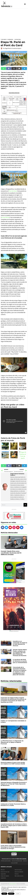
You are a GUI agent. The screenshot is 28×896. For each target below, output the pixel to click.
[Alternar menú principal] (25, 4)
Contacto (25, 860)
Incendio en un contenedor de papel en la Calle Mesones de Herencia (20, 643)
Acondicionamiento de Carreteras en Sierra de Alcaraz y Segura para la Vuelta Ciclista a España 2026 (14, 825)
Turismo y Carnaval (7, 39)
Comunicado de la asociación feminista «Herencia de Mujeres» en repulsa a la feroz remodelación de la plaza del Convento (19, 671)
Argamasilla (3, 873)
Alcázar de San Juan (5, 871)
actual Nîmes (5, 217)
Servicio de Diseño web (17, 860)
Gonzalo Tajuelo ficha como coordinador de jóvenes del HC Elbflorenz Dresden (11, 552)
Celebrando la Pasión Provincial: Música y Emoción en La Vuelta (13, 804)
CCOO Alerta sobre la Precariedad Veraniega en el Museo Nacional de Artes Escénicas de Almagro (13, 847)
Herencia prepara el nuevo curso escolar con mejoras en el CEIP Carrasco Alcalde (13, 763)
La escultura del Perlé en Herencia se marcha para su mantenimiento (20, 661)
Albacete (3, 869)
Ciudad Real (3, 878)
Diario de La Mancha (19, 871)
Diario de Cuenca (18, 869)
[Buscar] (25, 505)
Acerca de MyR (14, 863)
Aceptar (4, 893)
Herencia (17, 873)
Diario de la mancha (21, 858)
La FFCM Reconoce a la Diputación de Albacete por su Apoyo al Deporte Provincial (12, 742)
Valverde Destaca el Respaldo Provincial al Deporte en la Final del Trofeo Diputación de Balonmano (13, 784)
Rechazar (11, 893)
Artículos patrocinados (6, 860)
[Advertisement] (14, 23)
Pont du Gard (13, 191)
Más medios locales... (19, 876)
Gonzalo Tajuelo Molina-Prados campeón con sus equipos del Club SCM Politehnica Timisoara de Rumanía (20, 652)
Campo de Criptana (5, 876)
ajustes (12, 891)
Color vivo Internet (12, 883)
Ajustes (17, 893)
